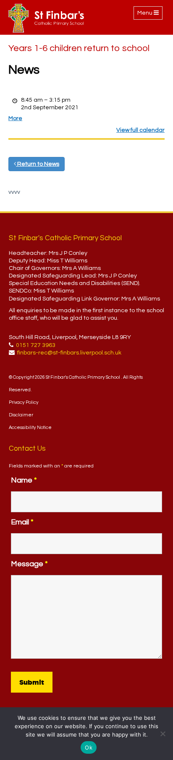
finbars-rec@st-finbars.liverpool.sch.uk (69, 353)
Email (22, 522)
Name (24, 480)
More (15, 118)
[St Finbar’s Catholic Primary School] (46, 18)
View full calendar (140, 130)
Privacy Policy (24, 402)
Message (29, 564)
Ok (88, 747)
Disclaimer (21, 415)
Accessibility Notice (30, 427)
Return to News (37, 164)
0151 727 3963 (35, 345)
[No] (162, 733)
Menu (150, 15)
